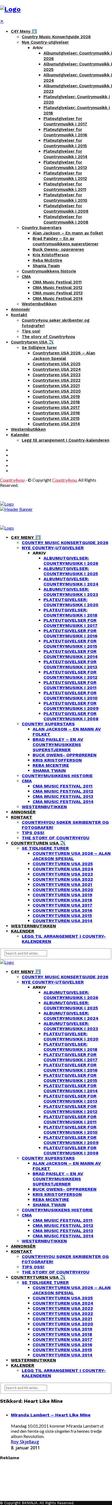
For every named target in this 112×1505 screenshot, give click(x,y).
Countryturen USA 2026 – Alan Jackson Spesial (72, 856)
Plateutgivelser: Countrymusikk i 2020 (70, 602)
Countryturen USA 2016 (56, 413)
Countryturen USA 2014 (56, 423)
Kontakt (19, 314)
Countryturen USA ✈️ (32, 342)
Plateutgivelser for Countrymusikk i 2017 (70, 623)
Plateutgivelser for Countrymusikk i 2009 (70, 706)
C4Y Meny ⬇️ (24, 31)
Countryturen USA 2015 (56, 418)
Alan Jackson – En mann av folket (68, 233)
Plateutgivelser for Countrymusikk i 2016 (70, 633)
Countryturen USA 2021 (56, 385)
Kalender (20, 434)
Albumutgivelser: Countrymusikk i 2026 (70, 561)
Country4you (12, 479)
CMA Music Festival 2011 (57, 282)
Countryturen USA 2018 (56, 402)
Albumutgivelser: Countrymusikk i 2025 (70, 571)
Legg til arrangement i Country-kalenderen (65, 440)
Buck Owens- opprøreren (58, 249)
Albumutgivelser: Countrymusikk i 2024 (70, 581)
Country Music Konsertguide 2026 (56, 36)
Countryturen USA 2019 (56, 396)
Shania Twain (46, 265)
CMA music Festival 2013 (58, 293)
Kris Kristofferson (51, 254)
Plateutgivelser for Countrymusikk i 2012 (70, 674)
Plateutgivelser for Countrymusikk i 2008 (70, 716)
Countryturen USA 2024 (57, 369)
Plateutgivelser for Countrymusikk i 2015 (70, 643)
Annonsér (20, 309)
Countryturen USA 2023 (56, 374)
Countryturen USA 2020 (57, 391)
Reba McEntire (47, 260)
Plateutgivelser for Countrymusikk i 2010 (70, 695)
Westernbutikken (39, 303)
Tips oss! (31, 331)
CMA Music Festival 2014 (58, 298)
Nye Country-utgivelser (45, 42)
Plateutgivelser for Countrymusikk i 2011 (70, 685)
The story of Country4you (48, 336)
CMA (26, 276)
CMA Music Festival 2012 (57, 287)
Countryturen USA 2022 (56, 380)
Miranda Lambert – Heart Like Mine (51, 1414)
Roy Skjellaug (25, 1442)
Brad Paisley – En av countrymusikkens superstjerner (58, 744)
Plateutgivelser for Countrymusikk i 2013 (70, 664)
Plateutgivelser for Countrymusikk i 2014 (70, 654)
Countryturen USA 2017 (56, 407)
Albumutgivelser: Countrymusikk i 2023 (70, 592)
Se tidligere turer (39, 347)
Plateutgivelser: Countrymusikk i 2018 (70, 612)
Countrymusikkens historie (49, 271)
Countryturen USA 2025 (56, 363)
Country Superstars (41, 227)
